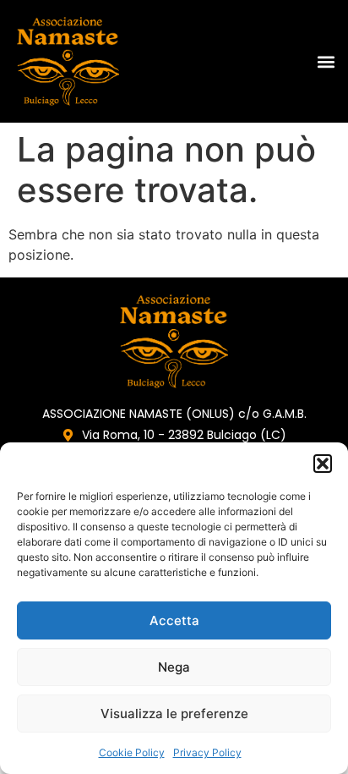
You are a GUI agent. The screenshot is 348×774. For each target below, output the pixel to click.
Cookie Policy (132, 752)
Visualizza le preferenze (174, 713)
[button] (322, 463)
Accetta (174, 620)
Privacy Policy (207, 752)
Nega (174, 667)
